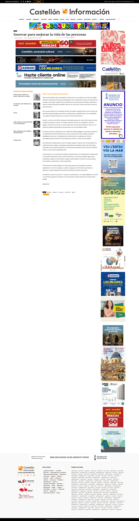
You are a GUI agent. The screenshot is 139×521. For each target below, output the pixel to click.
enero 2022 (120, 482)
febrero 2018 (113, 494)
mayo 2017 (73, 497)
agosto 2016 (90, 499)
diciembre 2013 (108, 506)
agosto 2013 (91, 507)
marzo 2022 (106, 482)
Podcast (39, 1)
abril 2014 (80, 506)
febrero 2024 (81, 477)
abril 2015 (99, 502)
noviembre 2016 (116, 497)
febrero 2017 (93, 497)
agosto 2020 (91, 487)
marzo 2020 (74, 489)
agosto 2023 (83, 479)
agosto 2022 (74, 482)
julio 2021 (114, 484)
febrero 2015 (113, 502)
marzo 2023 (115, 479)
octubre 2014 (92, 504)
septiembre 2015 (120, 501)
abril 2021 (80, 485)
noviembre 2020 (117, 485)
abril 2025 (80, 474)
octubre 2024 (74, 475)
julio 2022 (81, 482)
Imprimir (46, 194)
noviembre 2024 (117, 474)
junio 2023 (96, 479)
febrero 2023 (74, 480)
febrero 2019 (74, 492)
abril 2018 (99, 494)
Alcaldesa (49, 192)
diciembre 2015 (95, 501)
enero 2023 (81, 480)
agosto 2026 (74, 470)
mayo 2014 (73, 506)
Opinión (73, 192)
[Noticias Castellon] (69, 11)
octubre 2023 (113, 477)
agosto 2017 (108, 496)
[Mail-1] (30, 1)
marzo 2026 (106, 470)
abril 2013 (116, 507)
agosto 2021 (108, 484)
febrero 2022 (113, 482)
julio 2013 (97, 507)
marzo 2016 (74, 501)
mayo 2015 (93, 502)
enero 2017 (100, 497)
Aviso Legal (60, 519)
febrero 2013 (81, 509)
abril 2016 (116, 499)
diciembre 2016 (108, 497)
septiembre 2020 (83, 487)
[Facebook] (21, 1)
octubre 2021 (92, 484)
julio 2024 (97, 475)
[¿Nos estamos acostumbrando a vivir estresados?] (36, 124)
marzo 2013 (74, 509)
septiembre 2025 (100, 472)
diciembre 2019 (96, 489)
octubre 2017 (92, 496)
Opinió (15, 31)
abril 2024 (117, 475)
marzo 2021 (86, 485)
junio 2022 (87, 482)
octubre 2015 (112, 501)
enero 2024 (88, 477)
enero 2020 (88, 489)
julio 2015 (81, 502)
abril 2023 (109, 479)
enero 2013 (88, 509)
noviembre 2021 (83, 484)
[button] (119, 19)
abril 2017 (80, 497)
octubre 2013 (74, 507)
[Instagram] (25, 1)
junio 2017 (120, 496)
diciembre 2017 (74, 496)
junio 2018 (86, 494)
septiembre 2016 (82, 499)
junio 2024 (104, 475)
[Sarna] (36, 115)
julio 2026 (81, 470)
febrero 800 (118, 509)
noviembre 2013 (117, 506)
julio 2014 (115, 504)
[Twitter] (23, 1)
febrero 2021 (93, 485)
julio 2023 (90, 479)
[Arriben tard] (36, 142)
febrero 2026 (113, 470)
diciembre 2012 (95, 509)
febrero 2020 (81, 489)
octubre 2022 (106, 480)
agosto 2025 (108, 472)
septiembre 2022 (114, 480)
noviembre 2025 (83, 472)
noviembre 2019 (104, 489)
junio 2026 (87, 470)
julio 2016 (97, 499)
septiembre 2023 (75, 479)
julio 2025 (115, 472)
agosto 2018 (74, 494)
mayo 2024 (110, 475)
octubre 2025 (92, 472)
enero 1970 (112, 509)
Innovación (61, 192)
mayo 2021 (73, 485)
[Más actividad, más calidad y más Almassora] (36, 133)
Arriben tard (17, 140)
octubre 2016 (74, 499)
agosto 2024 (91, 475)
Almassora (55, 192)
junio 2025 (121, 472)
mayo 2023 (102, 479)
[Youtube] (28, 1)
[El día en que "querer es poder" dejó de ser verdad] (36, 97)
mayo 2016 (109, 499)
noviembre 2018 (97, 492)
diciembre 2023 (96, 477)
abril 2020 (117, 487)
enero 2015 (119, 502)
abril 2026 (99, 470)
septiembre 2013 (83, 507)
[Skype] (34, 475)
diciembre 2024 (108, 474)
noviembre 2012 (104, 509)
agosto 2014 (108, 504)
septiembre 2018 (113, 492)
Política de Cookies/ (78, 519)
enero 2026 (120, 470)
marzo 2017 (86, 497)
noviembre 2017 (83, 496)
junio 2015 (86, 502)
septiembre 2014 (100, 504)
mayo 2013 (110, 507)
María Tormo (67, 192)
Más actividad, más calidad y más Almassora (22, 131)
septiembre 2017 (100, 496)
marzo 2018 (105, 494)
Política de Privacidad (68, 519)
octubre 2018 (105, 492)
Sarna (15, 113)
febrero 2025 (94, 474)
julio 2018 (81, 494)
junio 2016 (103, 499)
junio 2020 (104, 487)
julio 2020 (97, 487)
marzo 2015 (105, 502)
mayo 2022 (93, 482)
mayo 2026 (93, 470)
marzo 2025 (86, 474)
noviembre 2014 (83, 504)
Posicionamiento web (88, 519)
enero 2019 (81, 492)
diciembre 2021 (74, 484)
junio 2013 (103, 507)
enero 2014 (100, 506)
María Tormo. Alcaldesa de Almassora (55, 94)
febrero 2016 (81, 501)
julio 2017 (114, 496)
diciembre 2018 (88, 492)
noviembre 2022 (97, 480)
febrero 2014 (94, 506)
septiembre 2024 (83, 475)
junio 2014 (121, 504)
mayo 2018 (93, 494)
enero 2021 (100, 485)
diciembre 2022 (89, 480)
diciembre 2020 (108, 485)
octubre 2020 (74, 487)
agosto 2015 (74, 502)
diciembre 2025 (74, 472)
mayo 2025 (73, 474)
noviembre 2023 (105, 477)
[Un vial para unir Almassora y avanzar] (36, 106)
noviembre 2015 (104, 501)
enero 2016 (88, 501)
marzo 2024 (74, 477)
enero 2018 (119, 494)
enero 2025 (100, 474)
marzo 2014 (86, 506)
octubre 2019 (113, 489)
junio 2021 (120, 484)
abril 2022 (99, 482)
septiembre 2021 (100, 484)
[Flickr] (31, 475)
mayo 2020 (110, 487)
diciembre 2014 (74, 504)
